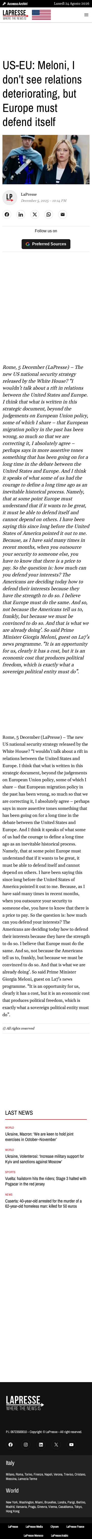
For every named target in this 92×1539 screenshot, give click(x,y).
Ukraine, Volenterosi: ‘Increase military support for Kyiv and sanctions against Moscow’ (44, 1159)
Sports (10, 1172)
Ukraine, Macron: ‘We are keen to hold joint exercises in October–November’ (39, 1136)
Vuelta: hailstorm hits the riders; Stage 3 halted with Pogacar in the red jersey (45, 1181)
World (9, 1128)
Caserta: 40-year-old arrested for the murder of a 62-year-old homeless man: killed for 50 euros (43, 1203)
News (9, 1195)
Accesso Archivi (17, 3)
